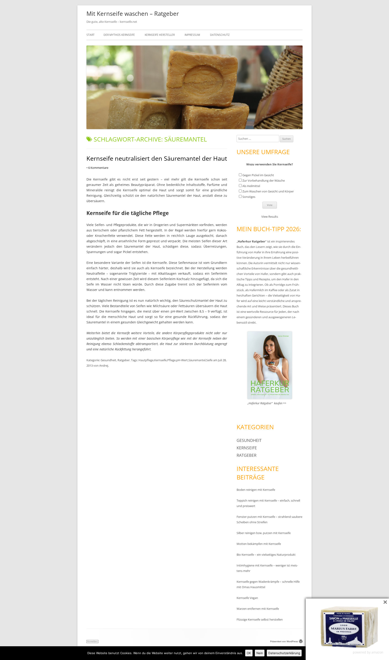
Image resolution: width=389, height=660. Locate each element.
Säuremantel (197, 360)
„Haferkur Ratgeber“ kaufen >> (266, 403)
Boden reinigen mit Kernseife (256, 490)
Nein (259, 653)
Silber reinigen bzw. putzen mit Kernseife (264, 533)
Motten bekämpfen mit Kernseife (259, 544)
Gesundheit (108, 360)
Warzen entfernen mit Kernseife (258, 609)
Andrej (103, 365)
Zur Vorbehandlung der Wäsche (263, 180)
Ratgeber (124, 360)
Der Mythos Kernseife (119, 35)
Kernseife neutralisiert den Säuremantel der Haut (156, 158)
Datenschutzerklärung (284, 653)
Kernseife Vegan (247, 598)
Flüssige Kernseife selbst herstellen (260, 619)
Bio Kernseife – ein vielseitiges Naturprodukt (266, 555)
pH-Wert (182, 360)
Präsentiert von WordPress (284, 641)
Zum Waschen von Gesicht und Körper (268, 191)
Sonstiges (248, 197)
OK (249, 653)
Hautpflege (146, 360)
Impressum (192, 35)
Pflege (171, 360)
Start (90, 35)
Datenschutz (220, 35)
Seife (209, 360)
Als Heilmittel (251, 186)
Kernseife (160, 360)
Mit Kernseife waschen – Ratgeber (132, 13)
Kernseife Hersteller (160, 35)
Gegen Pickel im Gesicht (258, 175)
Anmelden (92, 641)
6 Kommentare (97, 168)
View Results (269, 217)
